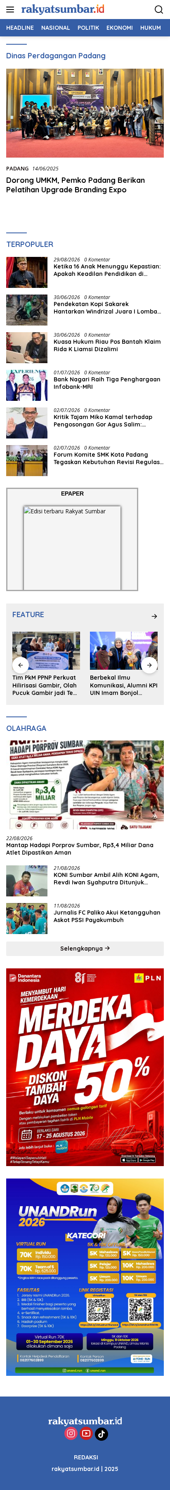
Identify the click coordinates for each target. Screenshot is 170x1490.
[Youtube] (86, 1434)
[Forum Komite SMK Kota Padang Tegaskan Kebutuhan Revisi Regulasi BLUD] (26, 460)
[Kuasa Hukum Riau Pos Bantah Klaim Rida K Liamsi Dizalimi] (26, 347)
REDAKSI (86, 1457)
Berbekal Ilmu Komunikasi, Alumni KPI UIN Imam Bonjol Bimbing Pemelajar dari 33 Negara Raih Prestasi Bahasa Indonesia (124, 685)
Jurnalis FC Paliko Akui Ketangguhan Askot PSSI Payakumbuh (107, 916)
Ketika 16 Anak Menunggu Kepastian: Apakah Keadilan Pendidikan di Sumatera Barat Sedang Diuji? (107, 270)
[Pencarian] (159, 10)
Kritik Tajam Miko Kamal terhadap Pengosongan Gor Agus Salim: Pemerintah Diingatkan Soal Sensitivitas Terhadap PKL (103, 420)
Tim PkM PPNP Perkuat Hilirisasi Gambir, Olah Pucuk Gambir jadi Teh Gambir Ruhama (44, 685)
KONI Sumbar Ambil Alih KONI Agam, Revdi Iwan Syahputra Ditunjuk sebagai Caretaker (106, 878)
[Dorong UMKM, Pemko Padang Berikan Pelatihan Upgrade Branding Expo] (85, 113)
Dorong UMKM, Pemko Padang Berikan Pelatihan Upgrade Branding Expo (75, 184)
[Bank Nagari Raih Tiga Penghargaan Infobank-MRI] (26, 385)
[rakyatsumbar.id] (61, 9)
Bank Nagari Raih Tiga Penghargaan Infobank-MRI (107, 383)
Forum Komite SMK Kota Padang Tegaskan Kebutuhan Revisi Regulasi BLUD (107, 458)
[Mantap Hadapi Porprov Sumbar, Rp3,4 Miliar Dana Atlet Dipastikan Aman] (85, 784)
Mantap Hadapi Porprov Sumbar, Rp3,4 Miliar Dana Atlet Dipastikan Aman (79, 848)
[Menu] (11, 9)
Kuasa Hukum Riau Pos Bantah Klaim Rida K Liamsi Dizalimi (107, 345)
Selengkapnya (82, 948)
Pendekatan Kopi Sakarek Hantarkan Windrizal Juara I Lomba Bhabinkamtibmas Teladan (105, 307)
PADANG (17, 168)
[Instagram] (71, 1434)
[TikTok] (101, 1434)
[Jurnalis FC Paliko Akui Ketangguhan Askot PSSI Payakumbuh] (26, 918)
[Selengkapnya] (154, 616)
